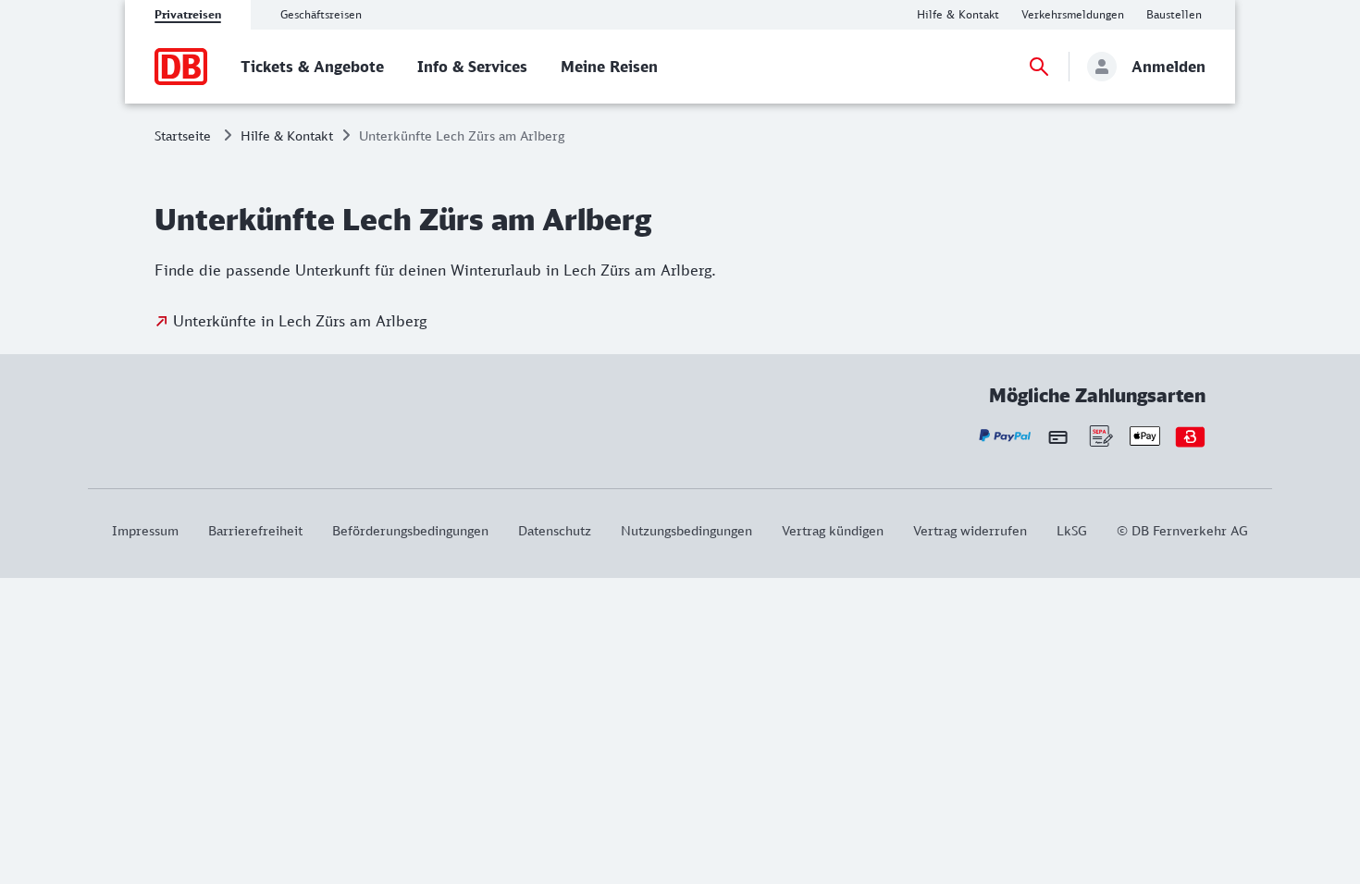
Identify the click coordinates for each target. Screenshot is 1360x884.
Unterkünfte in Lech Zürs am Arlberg (300, 321)
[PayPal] (1005, 436)
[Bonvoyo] (1190, 436)
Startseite (183, 135)
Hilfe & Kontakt (287, 135)
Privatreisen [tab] (188, 14)
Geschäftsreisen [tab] (321, 14)
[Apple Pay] (1145, 436)
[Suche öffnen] (1039, 66)
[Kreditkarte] (1057, 436)
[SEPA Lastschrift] (1099, 436)
